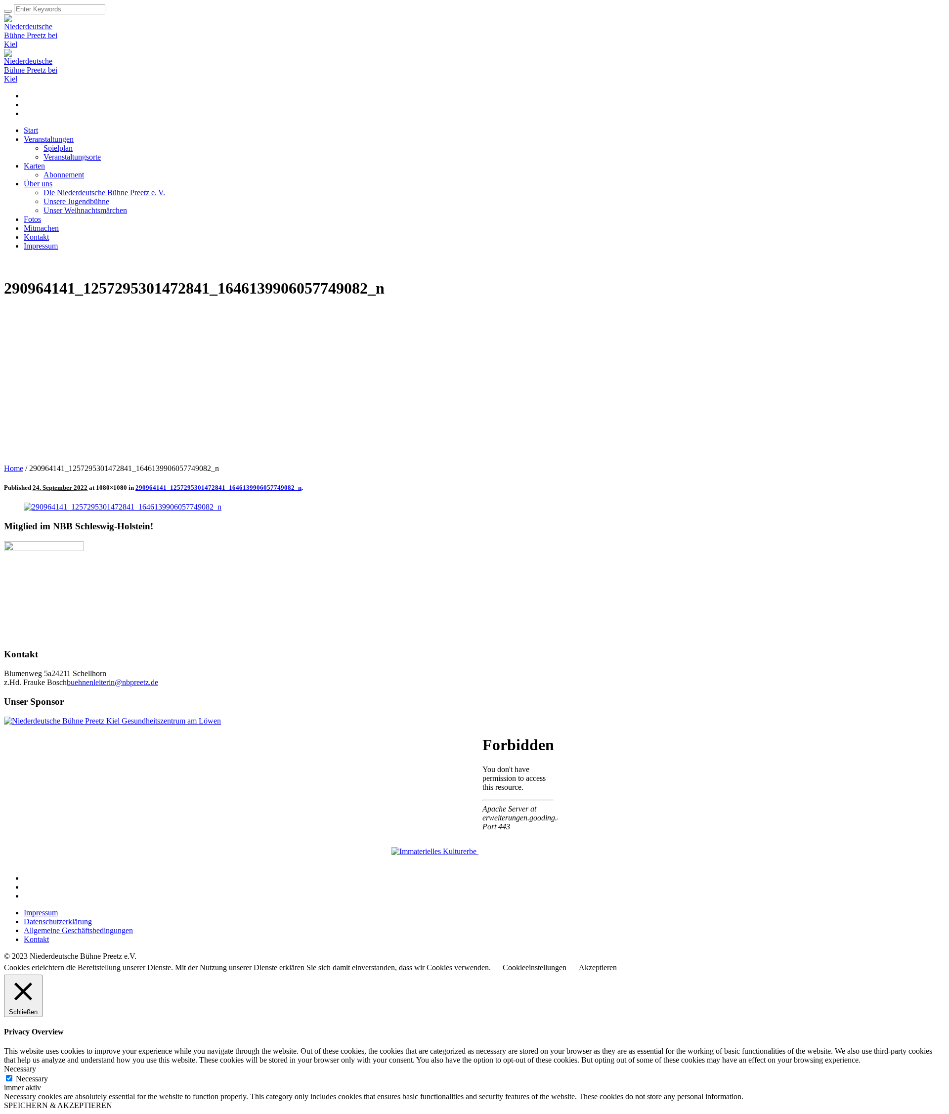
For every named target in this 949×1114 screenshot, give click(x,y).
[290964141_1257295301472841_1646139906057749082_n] (122, 507)
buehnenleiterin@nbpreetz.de (112, 682)
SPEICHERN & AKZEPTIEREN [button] (58, 1105)
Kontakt (36, 939)
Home (13, 468)
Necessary (32, 1078)
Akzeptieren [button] (598, 967)
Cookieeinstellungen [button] (534, 967)
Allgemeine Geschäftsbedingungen (78, 930)
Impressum (41, 912)
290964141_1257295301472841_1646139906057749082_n (218, 487)
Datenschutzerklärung (58, 921)
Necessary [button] (20, 1069)
